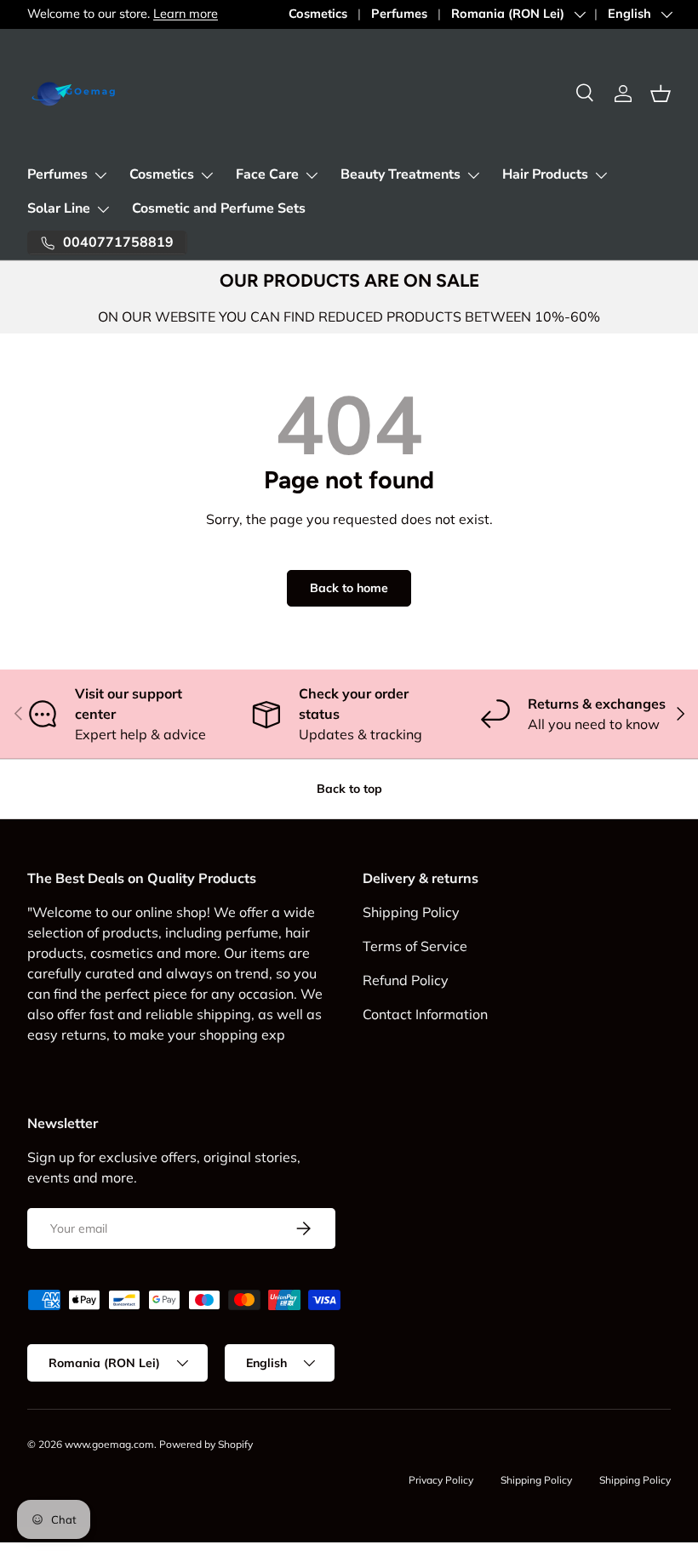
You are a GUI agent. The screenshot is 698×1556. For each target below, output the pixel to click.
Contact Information (425, 1014)
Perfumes (399, 13)
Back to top (349, 788)
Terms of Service (415, 946)
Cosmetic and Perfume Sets (219, 208)
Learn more (185, 13)
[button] (660, 93)
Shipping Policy (411, 911)
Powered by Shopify (206, 1444)
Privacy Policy (441, 1479)
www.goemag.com (109, 1444)
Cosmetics (318, 13)
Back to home (349, 588)
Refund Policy (406, 980)
